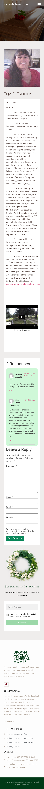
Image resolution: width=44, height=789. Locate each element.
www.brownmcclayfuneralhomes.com (23, 284)
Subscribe (22, 622)
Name (9, 497)
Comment (11, 466)
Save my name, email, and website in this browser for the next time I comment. (20, 531)
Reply (10, 390)
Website (9, 517)
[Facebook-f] (6, 684)
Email (9, 507)
